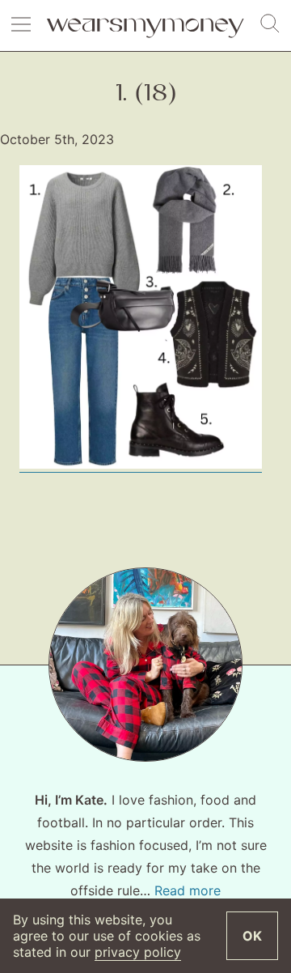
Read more (187, 890)
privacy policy (138, 952)
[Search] (270, 24)
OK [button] (252, 936)
